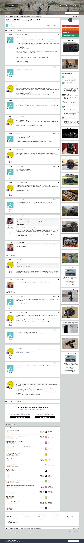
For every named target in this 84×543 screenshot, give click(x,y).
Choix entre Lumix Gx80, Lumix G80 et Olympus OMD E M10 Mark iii (18, 446)
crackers (10, 83)
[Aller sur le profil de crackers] (10, 88)
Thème (10, 532)
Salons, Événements (40, 13)
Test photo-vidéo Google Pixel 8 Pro (70, 236)
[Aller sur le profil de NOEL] (10, 221)
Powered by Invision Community (74, 531)
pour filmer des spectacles (10, 469)
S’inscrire (74, 5)
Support (47, 13)
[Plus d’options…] (58, 34)
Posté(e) (20, 34)
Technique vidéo (27, 516)
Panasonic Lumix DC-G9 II (70, 220)
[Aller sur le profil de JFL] (46, 437)
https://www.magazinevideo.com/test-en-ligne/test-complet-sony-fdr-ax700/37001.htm (32, 391)
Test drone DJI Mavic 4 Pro (70, 158)
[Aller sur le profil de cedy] (46, 443)
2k (9, 254)
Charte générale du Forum (67, 26)
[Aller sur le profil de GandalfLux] (46, 487)
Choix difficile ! (8, 474)
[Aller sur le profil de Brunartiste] (46, 465)
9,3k (10, 227)
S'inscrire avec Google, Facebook (69, 35)
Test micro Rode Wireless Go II (70, 337)
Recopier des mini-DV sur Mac (70, 189)
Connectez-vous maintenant (45, 417)
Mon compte (55, 517)
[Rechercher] (78, 13)
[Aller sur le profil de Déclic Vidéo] (46, 503)
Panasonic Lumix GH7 (70, 174)
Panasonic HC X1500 (68, 82)
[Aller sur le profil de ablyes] (7, 25)
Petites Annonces (24, 13)
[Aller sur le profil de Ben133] (63, 83)
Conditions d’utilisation (20, 541)
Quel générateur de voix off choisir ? (12, 430)
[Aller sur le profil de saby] (63, 102)
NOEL (10, 215)
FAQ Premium (55, 520)
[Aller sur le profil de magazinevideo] (46, 449)
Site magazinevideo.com (67, 29)
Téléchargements (14, 13)
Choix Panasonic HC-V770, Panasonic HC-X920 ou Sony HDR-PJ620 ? (18, 480)
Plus (52, 13)
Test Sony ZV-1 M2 (70, 289)
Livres (25, 518)
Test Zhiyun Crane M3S (70, 306)
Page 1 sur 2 (18, 30)
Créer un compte (56, 518)
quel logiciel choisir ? (9, 458)
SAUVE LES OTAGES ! (9, 490)
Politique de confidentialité (16, 532)
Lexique (68, 517)
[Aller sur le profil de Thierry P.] (46, 471)
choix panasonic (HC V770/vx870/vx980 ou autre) (14, 464)
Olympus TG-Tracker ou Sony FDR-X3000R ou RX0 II (15, 441)
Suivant (10, 30)
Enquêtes (25, 517)
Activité (7, 13)
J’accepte (74, 540)
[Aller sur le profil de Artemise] (63, 77)
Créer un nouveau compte (20, 417)
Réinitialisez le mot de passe (70, 284)
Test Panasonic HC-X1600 (70, 128)
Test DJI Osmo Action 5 (70, 205)
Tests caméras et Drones (42, 516)
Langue (6, 532)
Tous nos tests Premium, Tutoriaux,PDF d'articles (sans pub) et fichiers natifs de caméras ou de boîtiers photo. (70, 278)
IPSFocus (10, 531)
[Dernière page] (14, 30)
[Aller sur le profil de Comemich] (46, 432)
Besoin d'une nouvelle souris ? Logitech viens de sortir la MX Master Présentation (20, 485)
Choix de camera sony (10, 507)
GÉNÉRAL (19, 26)
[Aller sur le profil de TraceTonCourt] (46, 492)
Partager (48, 25)
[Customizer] (78, 6)
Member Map (32, 13)
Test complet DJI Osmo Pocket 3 (70, 251)
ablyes (10, 34)
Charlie (10, 242)
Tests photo (40, 517)
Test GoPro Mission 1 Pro (70, 40)
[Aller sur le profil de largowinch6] (46, 481)
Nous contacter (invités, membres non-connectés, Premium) (31, 532)
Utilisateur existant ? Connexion (65, 5)
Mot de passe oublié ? (67, 32)
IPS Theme (6, 531)
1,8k (11, 94)
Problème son (66, 94)
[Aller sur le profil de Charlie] (10, 247)
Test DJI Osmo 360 (70, 142)
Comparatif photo (41, 520)
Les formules (55, 516)
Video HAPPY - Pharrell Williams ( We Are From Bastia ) (15, 501)
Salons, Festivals (70, 516)
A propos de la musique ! (10, 496)
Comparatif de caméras (42, 518)
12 (10, 46)
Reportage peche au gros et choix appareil (13, 453)
